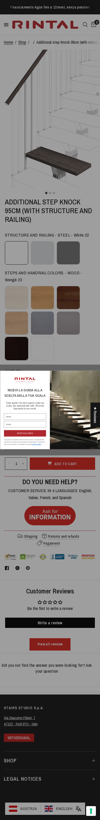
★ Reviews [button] (95, 415)
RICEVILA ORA (25, 433)
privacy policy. (36, 444)
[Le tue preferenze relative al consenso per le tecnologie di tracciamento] (91, 811)
